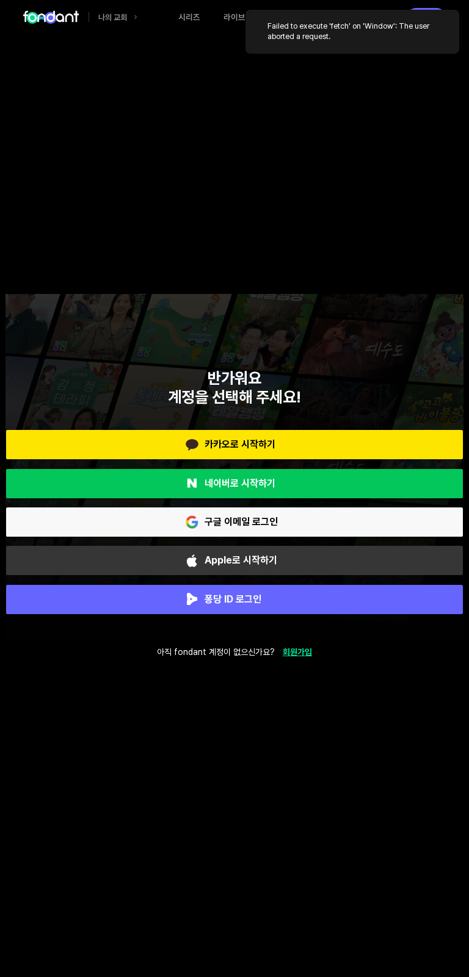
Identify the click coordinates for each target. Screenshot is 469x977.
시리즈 (189, 17)
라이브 (234, 17)
